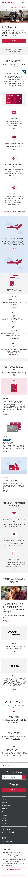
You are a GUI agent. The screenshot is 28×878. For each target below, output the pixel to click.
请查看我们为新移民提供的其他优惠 (14, 212)
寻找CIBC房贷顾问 (14, 355)
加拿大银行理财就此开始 (18, 7)
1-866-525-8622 (12, 720)
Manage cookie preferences (14, 869)
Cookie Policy (15, 857)
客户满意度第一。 (18, 526)
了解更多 (6, 621)
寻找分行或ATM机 (16, 755)
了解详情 (16, 52)
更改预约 (14, 793)
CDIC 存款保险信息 (7, 841)
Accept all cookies (14, 873)
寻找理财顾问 (14, 338)
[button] (24, 2)
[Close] (25, 846)
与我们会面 (16, 739)
